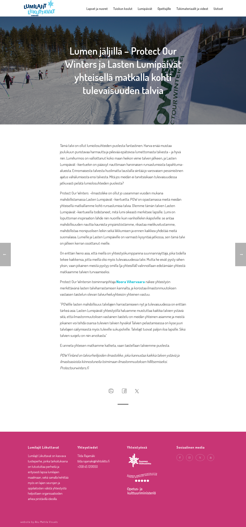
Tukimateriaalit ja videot (192, 9)
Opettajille (164, 9)
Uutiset (218, 9)
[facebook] (179, 457)
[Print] (110, 390)
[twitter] (200, 457)
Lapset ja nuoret (97, 9)
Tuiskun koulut (122, 9)
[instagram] (189, 457)
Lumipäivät (145, 9)
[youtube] (210, 457)
